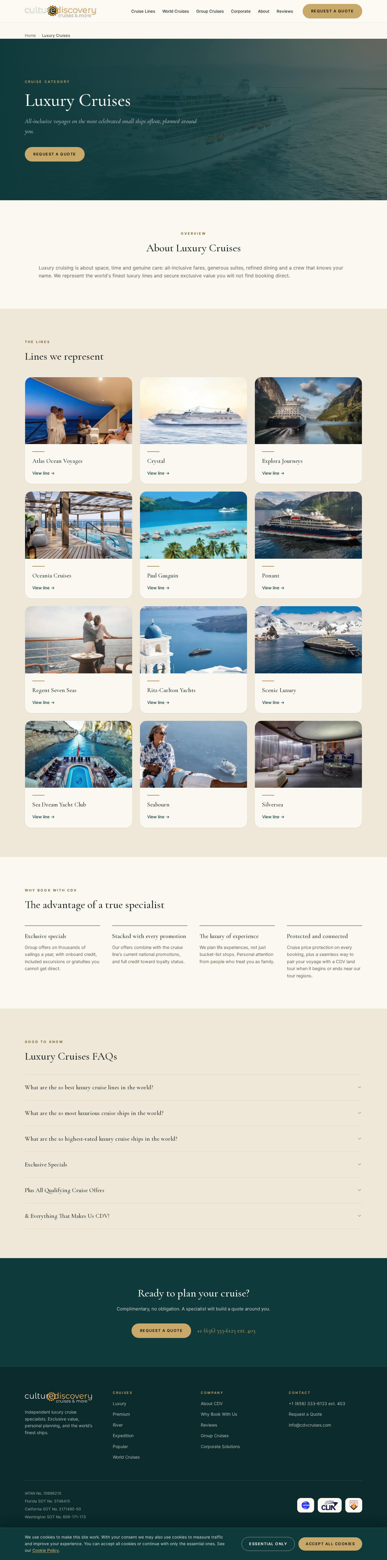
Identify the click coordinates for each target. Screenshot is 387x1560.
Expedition (123, 1435)
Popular (120, 1446)
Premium (121, 1414)
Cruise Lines (143, 11)
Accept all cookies (330, 1544)
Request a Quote (332, 11)
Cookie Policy (45, 1550)
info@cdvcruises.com (310, 1425)
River (118, 1425)
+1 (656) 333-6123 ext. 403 (226, 1330)
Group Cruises (210, 11)
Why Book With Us (219, 1414)
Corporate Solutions (220, 1446)
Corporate (241, 11)
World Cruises (175, 11)
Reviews (285, 11)
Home (30, 35)
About (263, 11)
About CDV (212, 1403)
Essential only (268, 1544)
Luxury (119, 1403)
